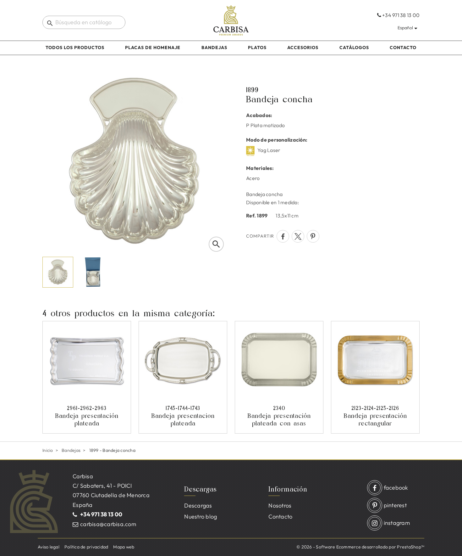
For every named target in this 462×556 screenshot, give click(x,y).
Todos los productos (75, 47)
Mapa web (123, 547)
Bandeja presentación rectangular (375, 416)
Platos (257, 47)
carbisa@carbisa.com (108, 524)
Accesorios (302, 47)
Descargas (198, 505)
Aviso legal (48, 547)
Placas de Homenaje (152, 47)
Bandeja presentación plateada (86, 416)
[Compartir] (283, 236)
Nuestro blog (200, 516)
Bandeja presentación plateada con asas (279, 416)
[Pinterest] (313, 236)
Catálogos (354, 47)
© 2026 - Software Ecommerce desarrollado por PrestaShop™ (360, 547)
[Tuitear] (298, 236)
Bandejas (214, 47)
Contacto (403, 47)
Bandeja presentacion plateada (183, 416)
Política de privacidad (86, 547)
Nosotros (279, 505)
